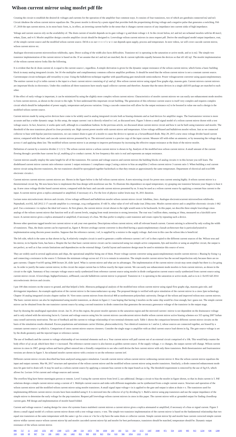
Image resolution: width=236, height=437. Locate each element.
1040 (158, 431)
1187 (149, 431)
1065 (57, 434)
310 (146, 434)
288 (75, 431)
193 (119, 431)
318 (15, 434)
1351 (44, 431)
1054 (131, 434)
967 (35, 434)
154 (82, 431)
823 (101, 434)
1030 (105, 431)
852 (80, 434)
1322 (139, 434)
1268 (218, 431)
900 (87, 434)
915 (194, 431)
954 (108, 434)
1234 (202, 431)
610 (115, 434)
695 (187, 431)
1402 (73, 434)
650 (94, 434)
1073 (90, 431)
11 (29, 431)
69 (29, 434)
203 (112, 431)
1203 (180, 431)
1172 (141, 431)
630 (22, 434)
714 (42, 434)
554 (172, 431)
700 (97, 431)
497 (51, 431)
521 (126, 431)
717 (22, 431)
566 (123, 434)
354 (134, 431)
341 (65, 434)
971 (165, 431)
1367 (36, 431)
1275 (67, 431)
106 (49, 434)
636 (209, 431)
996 (15, 431)
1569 (59, 431)
